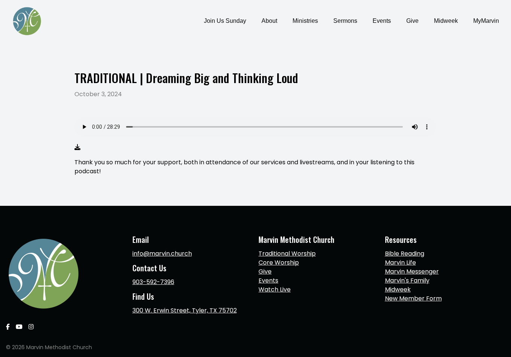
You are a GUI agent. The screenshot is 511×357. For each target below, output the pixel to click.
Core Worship (278, 262)
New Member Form (413, 298)
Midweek (398, 289)
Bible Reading (404, 253)
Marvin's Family (407, 280)
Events (268, 280)
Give (265, 271)
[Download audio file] (77, 147)
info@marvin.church (162, 253)
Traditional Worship (287, 253)
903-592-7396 (153, 282)
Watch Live (274, 289)
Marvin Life (400, 262)
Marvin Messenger (412, 271)
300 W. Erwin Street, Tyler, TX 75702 (184, 310)
